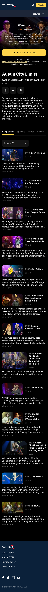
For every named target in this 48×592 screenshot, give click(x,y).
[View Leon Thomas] (12, 155)
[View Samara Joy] (12, 389)
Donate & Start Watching (24, 52)
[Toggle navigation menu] (3, 5)
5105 (27, 387)
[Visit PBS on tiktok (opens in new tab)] (8, 578)
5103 (31, 442)
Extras (31, 131)
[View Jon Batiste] (12, 271)
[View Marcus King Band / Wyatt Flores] (12, 213)
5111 (27, 209)
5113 (27, 153)
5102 (27, 476)
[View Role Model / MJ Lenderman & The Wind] (12, 300)
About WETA (8, 557)
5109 (27, 269)
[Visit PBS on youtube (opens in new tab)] (18, 578)
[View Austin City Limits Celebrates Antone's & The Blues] (14, 360)
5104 (27, 414)
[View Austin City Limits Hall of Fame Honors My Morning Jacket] (14, 448)
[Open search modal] (32, 5)
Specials (21, 131)
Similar (40, 131)
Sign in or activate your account (14, 62)
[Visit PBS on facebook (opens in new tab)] (3, 578)
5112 (27, 180)
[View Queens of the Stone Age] (12, 184)
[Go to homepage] (12, 5)
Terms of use (8, 566)
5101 (27, 505)
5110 (27, 238)
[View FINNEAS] (12, 507)
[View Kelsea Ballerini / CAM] (12, 329)
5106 (31, 353)
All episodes (8, 131)
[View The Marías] (12, 478)
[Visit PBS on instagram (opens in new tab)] (13, 578)
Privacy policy (9, 562)
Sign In (41, 5)
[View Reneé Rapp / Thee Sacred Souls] (12, 242)
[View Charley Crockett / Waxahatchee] (12, 418)
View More (6, 172)
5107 (27, 326)
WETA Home (8, 552)
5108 (27, 295)
